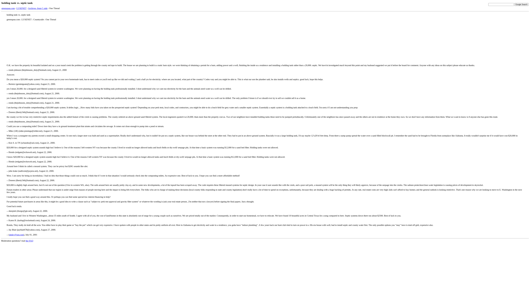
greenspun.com (8, 8)
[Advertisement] (265, 42)
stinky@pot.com (16, 235)
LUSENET (21, 8)
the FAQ (29, 241)
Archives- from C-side (37, 8)
